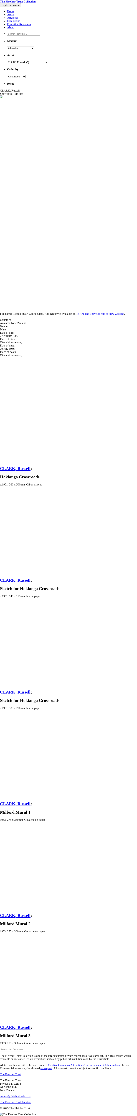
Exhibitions (13, 20)
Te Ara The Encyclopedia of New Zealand (100, 313)
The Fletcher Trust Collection (18, 1)
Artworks (12, 17)
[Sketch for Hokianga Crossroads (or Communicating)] (68, 532)
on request (46, 1068)
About (10, 27)
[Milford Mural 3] (68, 978)
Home (10, 11)
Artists (10, 14)
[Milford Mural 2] (68, 867)
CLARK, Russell (15, 468)
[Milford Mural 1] (68, 755)
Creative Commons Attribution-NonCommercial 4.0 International (84, 1065)
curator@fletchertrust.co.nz (15, 1096)
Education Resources (19, 24)
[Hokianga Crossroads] (68, 410)
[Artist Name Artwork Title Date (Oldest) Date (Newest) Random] (16, 76)
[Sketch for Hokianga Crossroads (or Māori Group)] (68, 643)
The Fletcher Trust (10, 1074)
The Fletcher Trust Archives (15, 1102)
